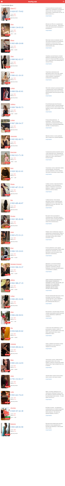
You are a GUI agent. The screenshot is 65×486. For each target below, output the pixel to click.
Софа (12, 392)
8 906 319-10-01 (16, 251)
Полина (12, 216)
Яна (11, 328)
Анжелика (13, 136)
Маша (12, 40)
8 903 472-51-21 (16, 235)
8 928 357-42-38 (16, 411)
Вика (12, 360)
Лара (12, 24)
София (12, 88)
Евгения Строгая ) (16, 264)
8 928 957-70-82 (16, 11)
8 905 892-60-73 (16, 139)
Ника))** (13, 8)
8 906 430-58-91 (16, 315)
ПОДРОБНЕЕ (49, 15)
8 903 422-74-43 (16, 395)
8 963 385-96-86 (16, 219)
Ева (11, 200)
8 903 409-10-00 (16, 43)
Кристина (13, 152)
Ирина (12, 184)
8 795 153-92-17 (16, 379)
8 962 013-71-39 (16, 155)
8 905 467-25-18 (16, 187)
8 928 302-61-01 (16, 171)
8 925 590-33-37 (16, 267)
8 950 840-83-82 (16, 331)
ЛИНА (12, 280)
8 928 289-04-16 (16, 347)
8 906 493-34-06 (16, 299)
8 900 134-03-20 (16, 27)
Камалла (13, 424)
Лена (12, 312)
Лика (12, 56)
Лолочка (13, 408)
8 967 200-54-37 (16, 123)
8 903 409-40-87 (16, 203)
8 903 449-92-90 (16, 427)
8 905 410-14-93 (16, 363)
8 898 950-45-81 (16, 91)
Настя (12, 72)
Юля (11, 248)
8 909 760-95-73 (16, 107)
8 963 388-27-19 (16, 283)
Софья (12, 296)
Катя (11, 168)
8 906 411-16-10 (16, 75)
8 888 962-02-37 (16, 59)
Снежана (13, 344)
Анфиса (12, 104)
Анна (12, 232)
